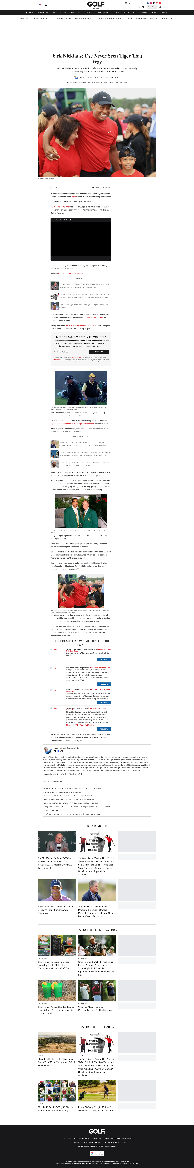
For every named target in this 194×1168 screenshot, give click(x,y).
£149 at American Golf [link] (99, 668)
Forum (126, 13)
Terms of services (76, 357)
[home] (26, 13)
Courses (144, 13)
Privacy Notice (57, 359)
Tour (72, 13)
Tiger (73, 197)
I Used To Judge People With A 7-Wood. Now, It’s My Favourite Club (150, 18)
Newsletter (107, 187)
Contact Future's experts (79, 1139)
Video (135, 13)
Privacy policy (127, 1139)
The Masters (99, 52)
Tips (53, 13)
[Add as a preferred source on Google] (97, 1153)
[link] (58, 656)
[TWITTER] (55, 751)
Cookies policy (95, 1142)
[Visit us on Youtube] (157, 3)
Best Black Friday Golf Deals (70, 274)
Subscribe (151, 7)
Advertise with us (118, 1142)
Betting (63, 13)
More (163, 13)
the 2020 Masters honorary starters (80, 326)
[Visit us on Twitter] (154, 3)
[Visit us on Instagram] (151, 3)
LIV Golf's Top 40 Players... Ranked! (109, 18)
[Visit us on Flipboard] (160, 3)
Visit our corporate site (122, 1161)
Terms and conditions (111, 1139)
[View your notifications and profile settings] (46, 5)
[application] (81, 239)
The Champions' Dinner (60, 207)
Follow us (97, 187)
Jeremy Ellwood (86, 77)
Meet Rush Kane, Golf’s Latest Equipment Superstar (74, 18)
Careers (106, 1142)
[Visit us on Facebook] (148, 3)
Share (55, 187)
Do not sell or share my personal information (97, 1146)
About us (64, 1139)
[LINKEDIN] (58, 751)
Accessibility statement (78, 1142)
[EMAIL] (62, 751)
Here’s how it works (121, 82)
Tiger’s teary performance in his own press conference (72, 424)
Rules (80, 13)
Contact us (96, 1139)
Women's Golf (103, 13)
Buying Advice (42, 13)
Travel (154, 13)
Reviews (116, 13)
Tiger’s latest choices (94, 317)
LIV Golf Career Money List (41, 18)
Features (90, 13)
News (31, 13)
